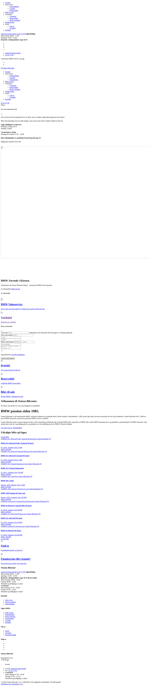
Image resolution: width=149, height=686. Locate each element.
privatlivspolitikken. (18, 355)
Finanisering (14, 10)
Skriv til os (9, 600)
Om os (12, 26)
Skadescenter (9, 22)
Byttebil (8, 622)
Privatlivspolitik (10, 635)
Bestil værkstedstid (8, 358)
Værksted (13, 16)
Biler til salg (9, 12)
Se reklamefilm (6, 289)
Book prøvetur (10, 617)
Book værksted (15, 20)
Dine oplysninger (7, 335)
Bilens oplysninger (7, 342)
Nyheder (13, 28)
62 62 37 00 (21, 34)
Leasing (12, 8)
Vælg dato (5, 333)
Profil (7, 631)
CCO (21, 684)
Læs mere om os (6, 428)
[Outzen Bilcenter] (7, 68)
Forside (7, 3)
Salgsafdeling (14, 7)
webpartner (15, 684)
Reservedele (14, 18)
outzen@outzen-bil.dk (8, 34)
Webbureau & (6, 684)
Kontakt (8, 30)
